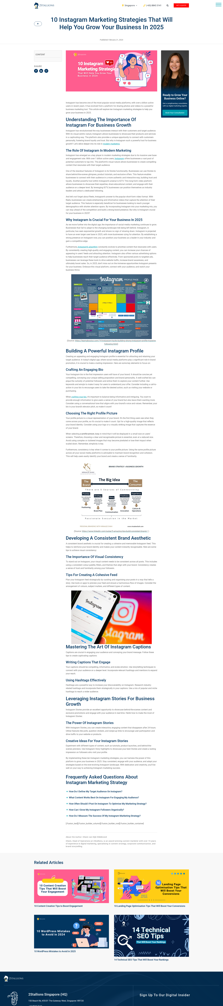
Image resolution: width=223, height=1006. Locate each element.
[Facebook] (36, 71)
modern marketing (111, 144)
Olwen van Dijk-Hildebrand (95, 837)
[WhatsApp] (46, 71)
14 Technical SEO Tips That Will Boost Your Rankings (141, 959)
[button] (168, 5)
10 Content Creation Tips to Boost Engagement (58, 906)
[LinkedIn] (41, 71)
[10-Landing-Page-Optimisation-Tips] (151, 871)
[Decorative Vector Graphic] (44, 3)
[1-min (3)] (151, 916)
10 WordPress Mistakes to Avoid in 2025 (55, 951)
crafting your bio (78, 397)
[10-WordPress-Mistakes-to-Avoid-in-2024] (71, 916)
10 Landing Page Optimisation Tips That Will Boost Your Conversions (149, 906)
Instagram (119, 158)
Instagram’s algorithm (87, 247)
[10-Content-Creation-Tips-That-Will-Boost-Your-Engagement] (71, 871)
